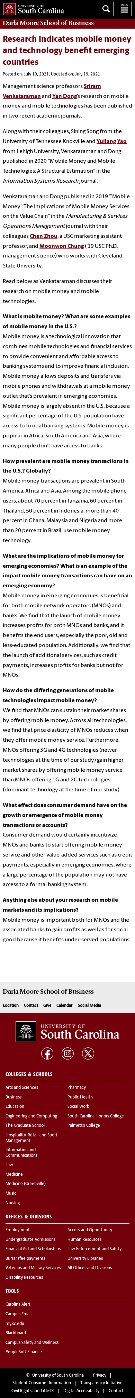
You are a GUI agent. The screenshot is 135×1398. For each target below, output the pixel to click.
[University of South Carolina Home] (32, 8)
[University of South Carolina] (67, 1031)
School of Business (48, 23)
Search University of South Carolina (106, 9)
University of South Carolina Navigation (124, 9)
